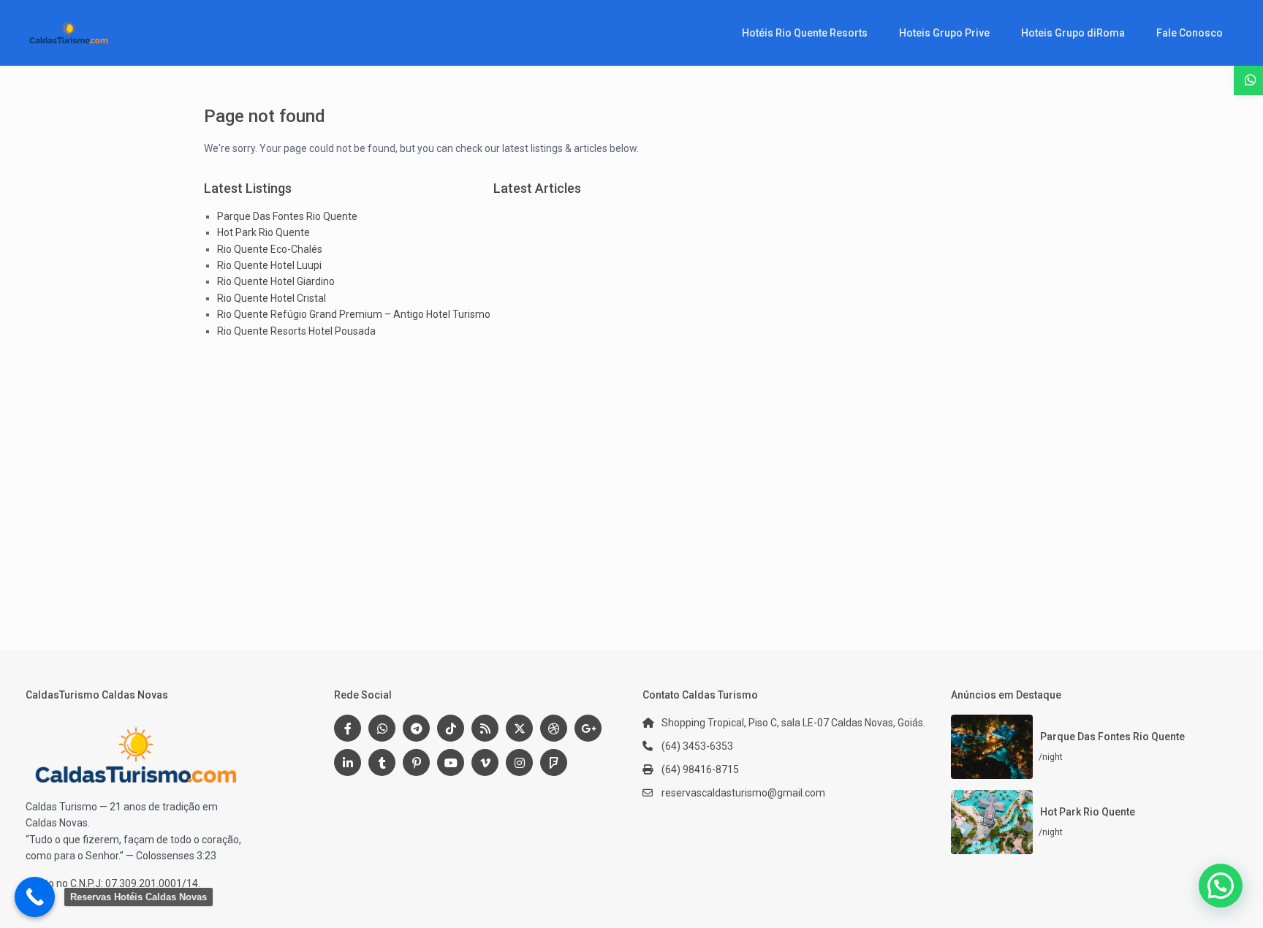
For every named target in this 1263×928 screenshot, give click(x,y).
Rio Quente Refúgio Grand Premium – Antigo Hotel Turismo (353, 314)
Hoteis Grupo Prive (944, 33)
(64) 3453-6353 (697, 746)
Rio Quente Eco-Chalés (269, 249)
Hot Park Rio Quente (263, 232)
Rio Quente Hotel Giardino (276, 281)
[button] (1221, 886)
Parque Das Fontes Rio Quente (287, 216)
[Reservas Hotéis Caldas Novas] (35, 897)
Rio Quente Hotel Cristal (271, 298)
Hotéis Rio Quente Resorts (805, 33)
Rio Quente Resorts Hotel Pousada (296, 331)
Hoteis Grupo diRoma (1073, 33)
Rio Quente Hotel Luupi (269, 265)
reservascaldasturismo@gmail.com (743, 793)
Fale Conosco (1189, 33)
